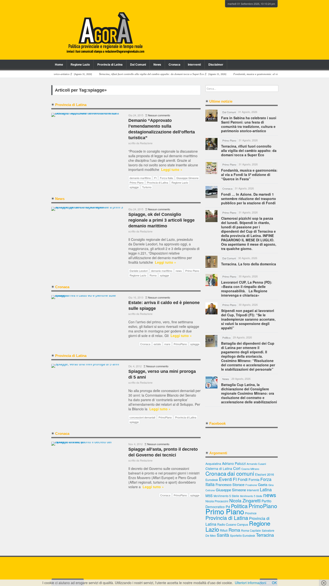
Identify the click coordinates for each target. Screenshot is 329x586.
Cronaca (174, 64)
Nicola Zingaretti (245, 500)
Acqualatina (213, 463)
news (179, 271)
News (157, 64)
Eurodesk (211, 480)
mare (167, 344)
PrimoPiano (180, 344)
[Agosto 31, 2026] (152, 74)
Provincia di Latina (110, 64)
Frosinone (251, 485)
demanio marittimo (140, 178)
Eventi (225, 479)
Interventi (194, 64)
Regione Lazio (80, 64)
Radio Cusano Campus (232, 524)
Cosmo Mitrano (250, 469)
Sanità (223, 535)
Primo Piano (137, 182)
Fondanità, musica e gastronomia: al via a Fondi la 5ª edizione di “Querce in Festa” (249, 174)
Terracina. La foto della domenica (248, 264)
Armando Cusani (256, 464)
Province (251, 513)
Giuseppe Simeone (187, 178)
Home (59, 64)
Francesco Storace (230, 484)
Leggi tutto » (171, 169)
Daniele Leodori (139, 271)
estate (157, 344)
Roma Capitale (251, 530)
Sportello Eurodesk (242, 535)
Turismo (146, 187)
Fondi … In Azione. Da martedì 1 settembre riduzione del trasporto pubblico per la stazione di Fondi (248, 198)
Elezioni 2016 (264, 474)
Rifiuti (224, 530)
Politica (239, 506)
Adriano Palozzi (234, 463)
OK (274, 582)
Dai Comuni (138, 64)
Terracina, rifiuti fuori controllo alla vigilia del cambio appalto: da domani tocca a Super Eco (248, 150)
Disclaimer (215, 64)
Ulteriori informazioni (250, 582)
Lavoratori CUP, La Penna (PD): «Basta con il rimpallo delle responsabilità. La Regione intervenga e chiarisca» (246, 289)
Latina (266, 489)
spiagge (134, 187)
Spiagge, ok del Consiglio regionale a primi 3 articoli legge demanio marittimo (161, 220)
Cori (236, 468)
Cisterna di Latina (218, 468)
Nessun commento (159, 115)
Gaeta (262, 484)
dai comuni (240, 473)
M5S (209, 495)
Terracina (265, 535)
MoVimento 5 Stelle (226, 496)
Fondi (243, 479)
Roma (153, 275)
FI (155, 178)
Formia (254, 479)
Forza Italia (166, 178)
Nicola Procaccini (216, 501)
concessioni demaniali (142, 417)
